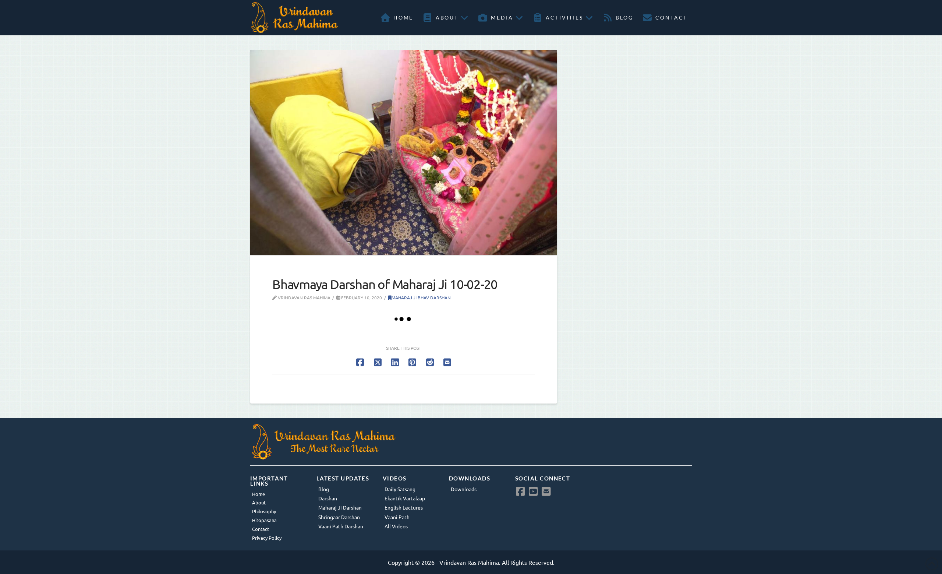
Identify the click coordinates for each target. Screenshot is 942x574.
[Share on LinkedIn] (395, 362)
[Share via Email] (447, 362)
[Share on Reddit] (430, 362)
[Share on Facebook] (360, 362)
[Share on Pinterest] (412, 362)
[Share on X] (377, 362)
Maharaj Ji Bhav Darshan (421, 297)
